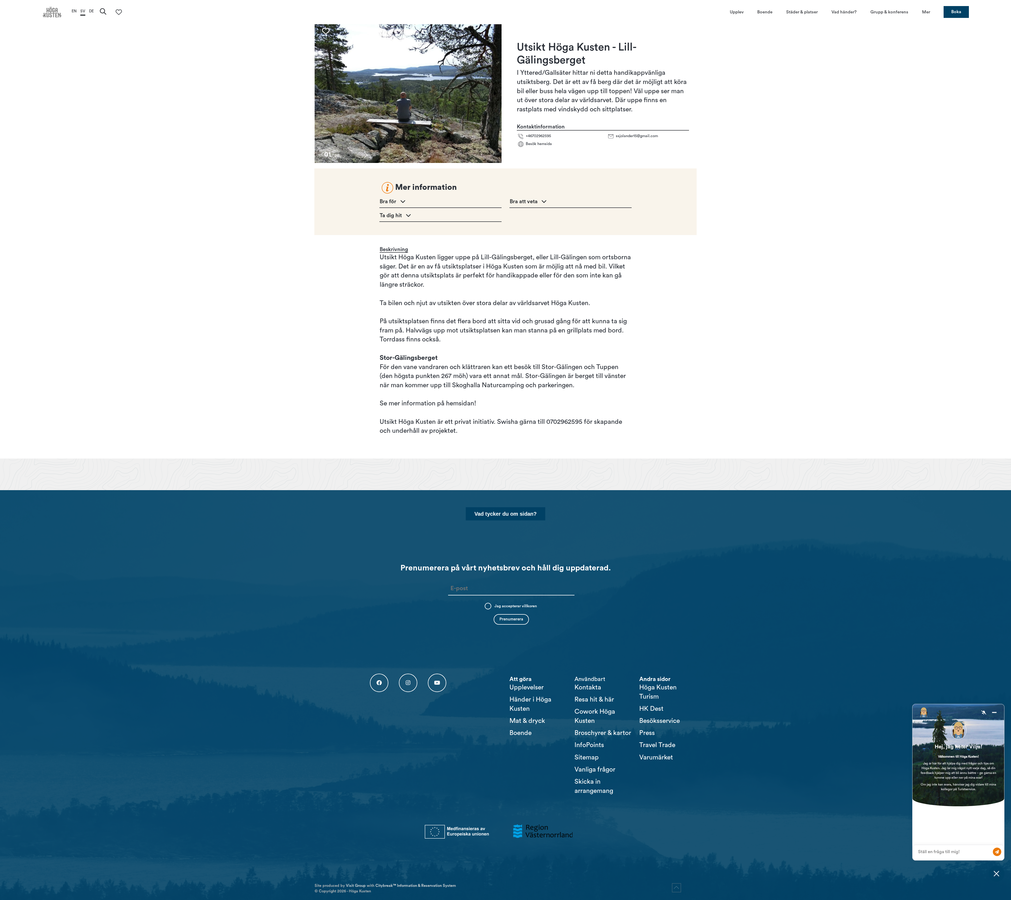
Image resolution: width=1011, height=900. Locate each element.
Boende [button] (764, 12)
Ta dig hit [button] (391, 215)
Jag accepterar (515, 606)
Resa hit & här (594, 699)
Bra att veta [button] (524, 201)
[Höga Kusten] (52, 12)
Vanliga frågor (594, 769)
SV (82, 11)
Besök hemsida (539, 144)
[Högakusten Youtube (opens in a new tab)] (437, 683)
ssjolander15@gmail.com (637, 136)
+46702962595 (538, 136)
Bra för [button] (388, 201)
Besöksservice (659, 721)
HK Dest (651, 708)
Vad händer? (844, 12)
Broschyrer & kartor (602, 733)
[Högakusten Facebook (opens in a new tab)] (379, 683)
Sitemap (586, 757)
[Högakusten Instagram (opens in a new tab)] (408, 683)
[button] (366, 155)
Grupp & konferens (889, 12)
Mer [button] (926, 12)
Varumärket (656, 757)
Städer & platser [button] (802, 12)
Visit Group (356, 886)
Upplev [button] (737, 12)
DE (91, 11)
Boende (520, 733)
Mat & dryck (527, 721)
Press (647, 733)
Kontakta (587, 687)
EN (74, 11)
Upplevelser (526, 687)
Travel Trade (657, 745)
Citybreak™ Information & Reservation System (415, 886)
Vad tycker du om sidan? (505, 514)
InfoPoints (589, 745)
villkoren (529, 606)
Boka (956, 12)
